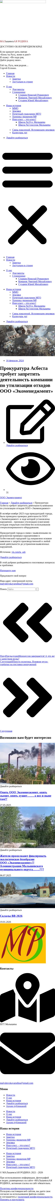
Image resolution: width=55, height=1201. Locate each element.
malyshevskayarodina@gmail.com (16, 583)
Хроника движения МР (24, 116)
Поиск (3, 589)
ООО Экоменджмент (11, 497)
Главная (10, 73)
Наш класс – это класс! (24, 119)
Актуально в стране (22, 81)
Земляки (16, 111)
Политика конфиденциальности (16, 1188)
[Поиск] (37, 589)
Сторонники (18, 92)
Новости (10, 76)
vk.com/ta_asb (19, 552)
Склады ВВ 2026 (11, 915)
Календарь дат (19, 132)
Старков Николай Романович (33, 95)
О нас (9, 86)
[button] (27, 197)
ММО (15, 108)
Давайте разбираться (17, 137)
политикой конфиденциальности (35, 1196)
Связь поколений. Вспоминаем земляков (33, 130)
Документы (18, 89)
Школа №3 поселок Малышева (34, 125)
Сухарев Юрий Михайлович (33, 100)
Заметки (16, 79)
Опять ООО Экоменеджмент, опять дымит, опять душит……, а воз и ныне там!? (25, 796)
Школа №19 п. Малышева (31, 122)
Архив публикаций (16, 1106)
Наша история (13, 105)
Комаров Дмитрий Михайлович (35, 97)
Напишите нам (8, 570)
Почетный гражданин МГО (26, 114)
